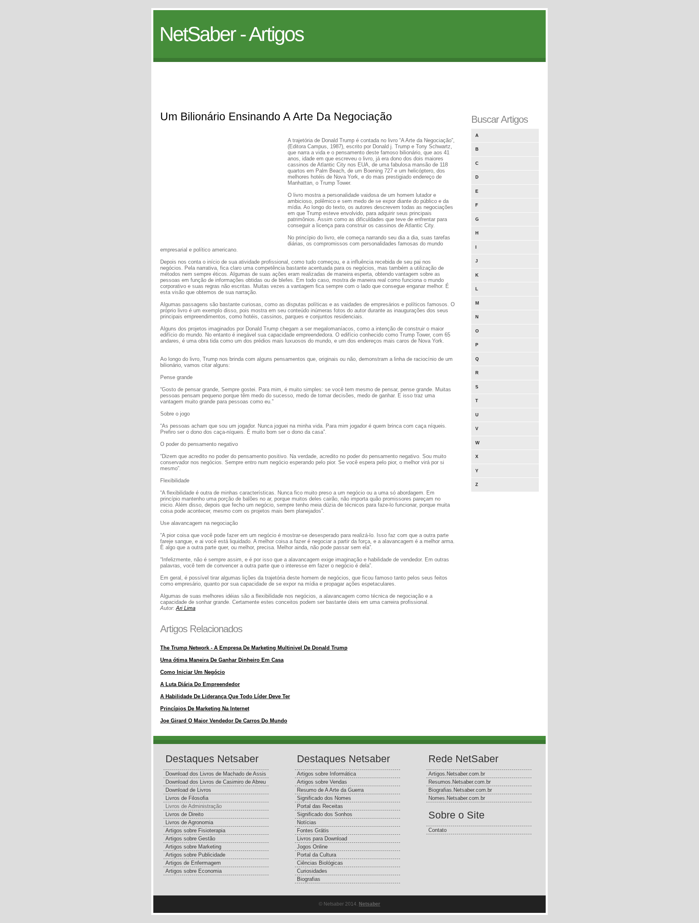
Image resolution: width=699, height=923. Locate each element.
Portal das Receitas (320, 806)
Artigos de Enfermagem (193, 863)
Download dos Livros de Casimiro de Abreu (215, 782)
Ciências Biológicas (320, 863)
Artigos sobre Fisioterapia (195, 830)
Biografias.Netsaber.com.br (460, 790)
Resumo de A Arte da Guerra (330, 790)
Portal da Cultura (316, 855)
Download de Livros (188, 790)
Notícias (306, 822)
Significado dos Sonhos (324, 814)
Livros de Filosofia (186, 798)
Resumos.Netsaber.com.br (459, 782)
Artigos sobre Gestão (190, 839)
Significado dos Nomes (324, 798)
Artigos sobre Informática (326, 774)
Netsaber (369, 904)
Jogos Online (312, 847)
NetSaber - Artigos (231, 34)
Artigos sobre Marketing (193, 847)
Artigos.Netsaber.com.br (456, 774)
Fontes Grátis (313, 830)
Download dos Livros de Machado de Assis (215, 774)
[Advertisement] (349, 80)
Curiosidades (312, 871)
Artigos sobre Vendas (322, 782)
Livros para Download (322, 839)
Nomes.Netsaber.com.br (456, 798)
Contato (437, 830)
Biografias (308, 879)
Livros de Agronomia (189, 822)
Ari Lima (185, 608)
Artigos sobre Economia (193, 871)
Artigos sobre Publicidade (195, 855)
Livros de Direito (184, 814)
